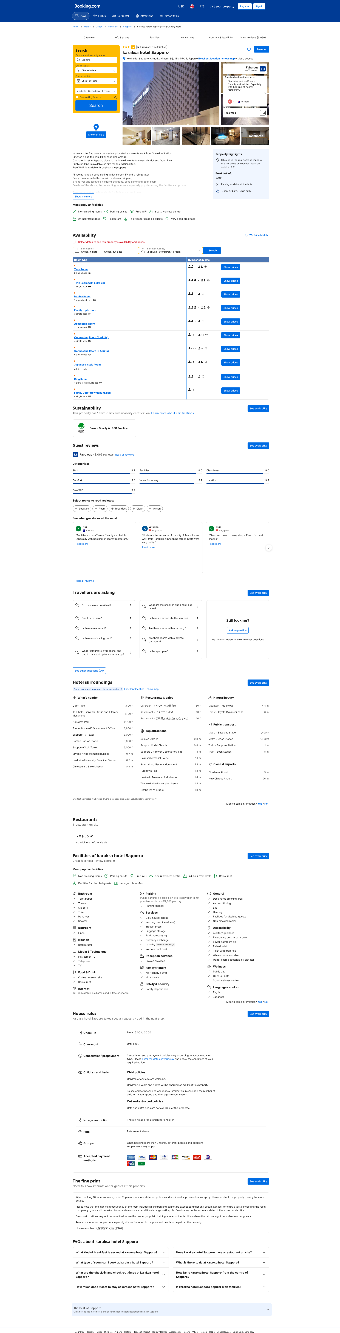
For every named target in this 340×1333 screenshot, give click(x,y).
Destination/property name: (90, 55)
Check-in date (82, 65)
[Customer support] (202, 6)
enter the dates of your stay (158, 1058)
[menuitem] (80, 16)
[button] (96, 91)
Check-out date (83, 76)
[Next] (265, 93)
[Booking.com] (87, 6)
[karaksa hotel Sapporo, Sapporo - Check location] (124, 58)
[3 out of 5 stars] (126, 47)
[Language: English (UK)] (192, 6)
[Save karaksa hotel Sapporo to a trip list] (249, 49)
